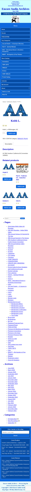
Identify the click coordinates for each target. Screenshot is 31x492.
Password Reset (13, 325)
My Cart (10, 321)
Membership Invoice (17, 311)
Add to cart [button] (7, 179)
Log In (10, 292)
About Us (4, 94)
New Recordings (13, 421)
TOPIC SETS (5, 64)
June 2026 (11, 368)
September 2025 (13, 374)
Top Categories (6, 40)
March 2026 (11, 370)
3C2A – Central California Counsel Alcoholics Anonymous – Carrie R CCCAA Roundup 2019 (15, 465)
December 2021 (12, 409)
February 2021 (12, 410)
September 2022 (13, 397)
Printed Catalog (6, 77)
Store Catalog (5, 58)
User (9, 350)
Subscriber (11, 423)
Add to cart (11, 133)
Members (10, 300)
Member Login (12, 298)
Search (15, 435)
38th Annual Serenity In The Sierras (18, 238)
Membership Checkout (17, 307)
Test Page (11, 346)
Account (10, 249)
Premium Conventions (14, 331)
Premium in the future (14, 333)
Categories (11, 253)
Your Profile (14, 315)
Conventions (5, 61)
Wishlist (10, 356)
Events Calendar (13, 271)
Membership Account (14, 302)
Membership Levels (17, 313)
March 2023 (11, 389)
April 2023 (11, 387)
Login (9, 294)
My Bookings (12, 319)
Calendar (4, 81)
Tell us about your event (15, 344)
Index (9, 284)
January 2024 (12, 378)
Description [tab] (8, 144)
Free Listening (12, 273)
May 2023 (11, 385)
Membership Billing (17, 304)
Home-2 (10, 278)
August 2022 (11, 399)
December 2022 (12, 393)
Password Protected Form (15, 323)
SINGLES (4, 67)
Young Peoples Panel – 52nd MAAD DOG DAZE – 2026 (15, 445)
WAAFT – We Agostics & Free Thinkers (12, 54)
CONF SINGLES (6, 74)
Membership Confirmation (18, 309)
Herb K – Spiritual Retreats (9, 46)
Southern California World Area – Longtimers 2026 (14, 442)
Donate (4, 33)
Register (10, 336)
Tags (9, 342)
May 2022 (11, 403)
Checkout (11, 257)
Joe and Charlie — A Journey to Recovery (13, 43)
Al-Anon (4, 70)
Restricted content (13, 358)
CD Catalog (11, 255)
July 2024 (11, 376)
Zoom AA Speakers (13, 360)
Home (3, 29)
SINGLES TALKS (11, 101)
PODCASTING (5, 36)
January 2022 (12, 407)
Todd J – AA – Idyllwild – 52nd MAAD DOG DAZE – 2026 (15, 451)
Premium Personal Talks (15, 335)
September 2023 (13, 383)
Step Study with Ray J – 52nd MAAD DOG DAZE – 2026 (15, 453)
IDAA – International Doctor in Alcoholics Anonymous (12, 50)
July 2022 (11, 401)
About (3, 88)
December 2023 (12, 379)
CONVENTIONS (13, 261)
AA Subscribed (12, 419)
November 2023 (12, 381)
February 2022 (12, 405)
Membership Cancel (17, 305)
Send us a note (6, 91)
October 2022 (12, 395)
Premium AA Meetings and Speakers (18, 329)
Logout (10, 296)
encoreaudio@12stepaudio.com (15, 5)
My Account (5, 84)
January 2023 (12, 391)
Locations (11, 290)
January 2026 (12, 372)
